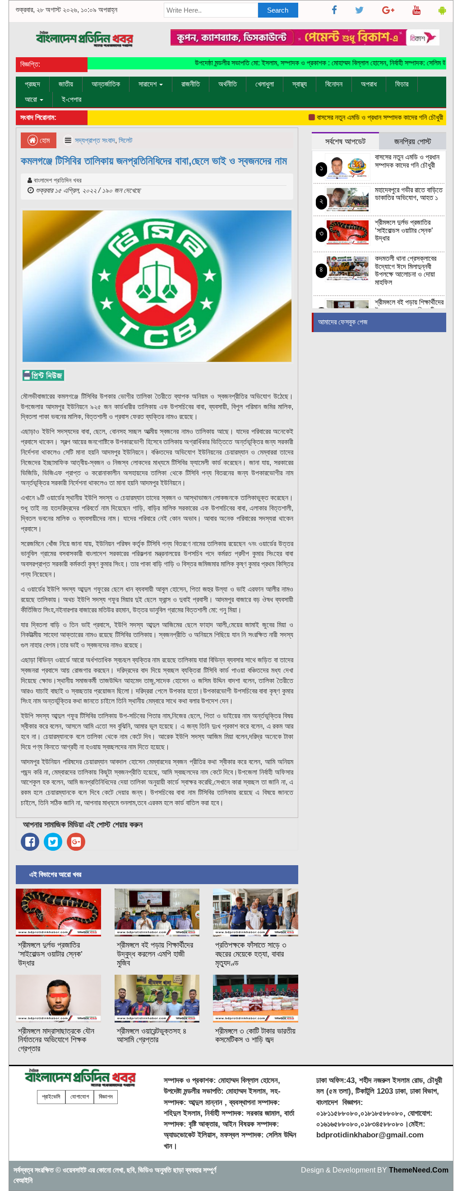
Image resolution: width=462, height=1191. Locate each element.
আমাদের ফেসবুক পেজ (343, 322)
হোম (44, 140)
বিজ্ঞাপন (106, 1096)
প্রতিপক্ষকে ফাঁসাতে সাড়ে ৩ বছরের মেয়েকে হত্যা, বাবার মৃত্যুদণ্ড (250, 953)
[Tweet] (53, 842)
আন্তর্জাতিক (106, 84)
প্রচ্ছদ (32, 84)
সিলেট (125, 140)
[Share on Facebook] (30, 842)
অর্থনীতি (227, 84)
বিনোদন (333, 84)
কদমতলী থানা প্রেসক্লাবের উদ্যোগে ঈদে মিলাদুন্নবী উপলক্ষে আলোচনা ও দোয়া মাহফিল (405, 270)
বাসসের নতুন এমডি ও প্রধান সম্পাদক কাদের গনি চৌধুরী (364, 117)
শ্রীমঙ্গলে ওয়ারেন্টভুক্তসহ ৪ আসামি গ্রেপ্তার (152, 1036)
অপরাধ (369, 84)
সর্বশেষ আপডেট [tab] (345, 141)
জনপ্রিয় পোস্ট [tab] (412, 141)
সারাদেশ (148, 84)
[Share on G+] (76, 842)
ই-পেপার (71, 99)
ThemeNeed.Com (418, 1170)
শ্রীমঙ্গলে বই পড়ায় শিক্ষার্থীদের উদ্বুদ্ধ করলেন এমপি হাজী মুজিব (155, 953)
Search (277, 10)
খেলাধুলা (264, 84)
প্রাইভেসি (51, 1096)
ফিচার (401, 84)
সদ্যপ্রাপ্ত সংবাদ (95, 140)
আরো (32, 99)
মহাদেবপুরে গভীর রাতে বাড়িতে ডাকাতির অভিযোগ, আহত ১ (409, 194)
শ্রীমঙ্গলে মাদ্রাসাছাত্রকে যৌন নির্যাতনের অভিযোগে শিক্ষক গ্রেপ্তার (56, 1040)
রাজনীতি (190, 84)
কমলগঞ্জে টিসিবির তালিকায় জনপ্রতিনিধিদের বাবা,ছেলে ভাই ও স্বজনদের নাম (154, 161)
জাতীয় (66, 84)
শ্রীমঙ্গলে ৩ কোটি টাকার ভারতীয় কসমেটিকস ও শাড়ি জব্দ (255, 1036)
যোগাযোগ (79, 1096)
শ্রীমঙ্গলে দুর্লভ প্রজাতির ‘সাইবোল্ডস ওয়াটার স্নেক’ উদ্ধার (50, 953)
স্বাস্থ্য (299, 84)
